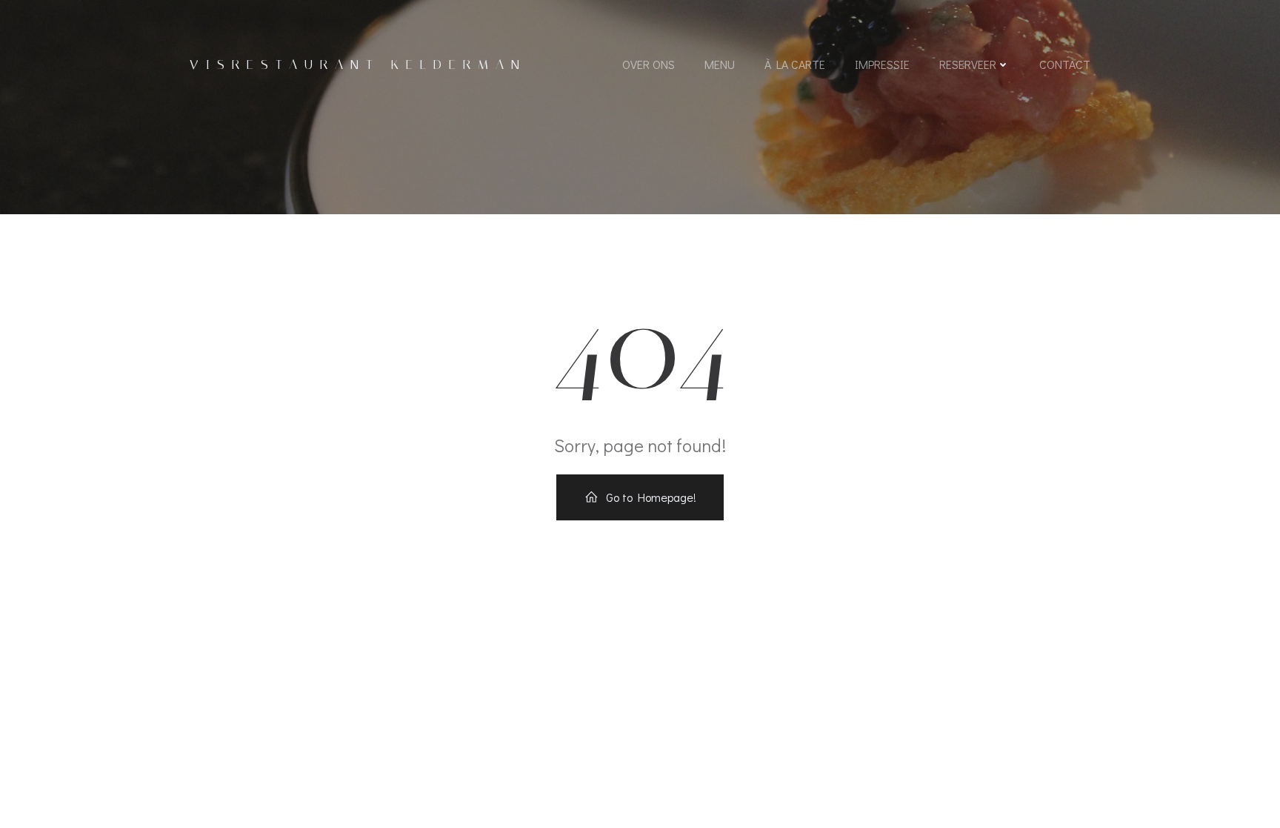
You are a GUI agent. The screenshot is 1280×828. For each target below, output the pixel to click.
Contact (1064, 64)
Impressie (882, 64)
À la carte (794, 64)
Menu (719, 64)
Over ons (648, 64)
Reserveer (967, 64)
